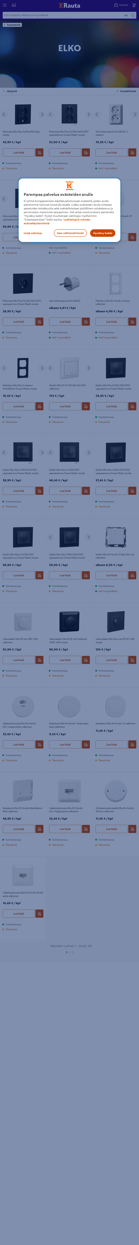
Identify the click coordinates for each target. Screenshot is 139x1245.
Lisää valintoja (33, 233)
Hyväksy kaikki (102, 233)
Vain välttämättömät (70, 233)
